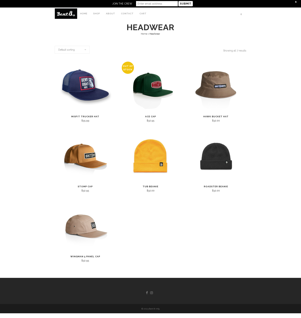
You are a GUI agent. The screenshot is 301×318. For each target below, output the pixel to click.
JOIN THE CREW (122, 3)
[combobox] (72, 50)
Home (144, 33)
